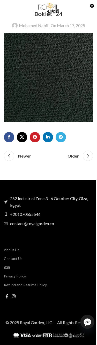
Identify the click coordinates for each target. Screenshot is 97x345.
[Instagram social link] (13, 296)
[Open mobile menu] (6, 8)
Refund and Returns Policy (25, 285)
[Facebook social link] (9, 137)
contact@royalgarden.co (32, 223)
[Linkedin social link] (48, 137)
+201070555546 (25, 214)
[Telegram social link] (61, 137)
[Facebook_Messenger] (87, 322)
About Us (11, 250)
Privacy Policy (15, 276)
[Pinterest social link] (35, 137)
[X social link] (22, 137)
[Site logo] (48, 7)
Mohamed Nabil (33, 25)
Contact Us (13, 258)
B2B (7, 267)
